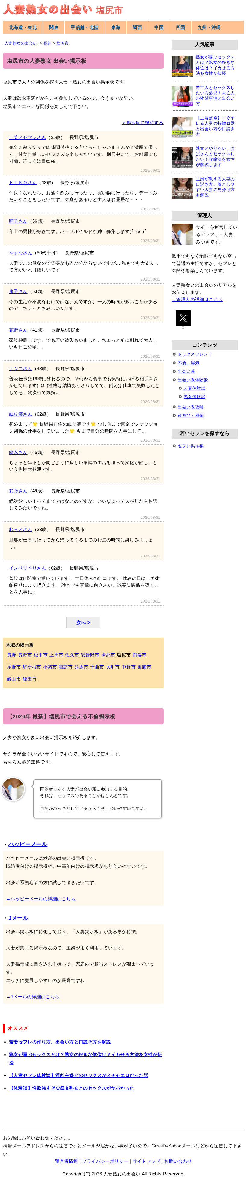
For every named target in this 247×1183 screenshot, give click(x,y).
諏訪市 (66, 666)
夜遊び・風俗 (191, 415)
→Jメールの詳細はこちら (33, 996)
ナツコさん (20, 368)
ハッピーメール (27, 844)
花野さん (18, 329)
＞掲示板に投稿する (143, 122)
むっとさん (20, 529)
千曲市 (97, 666)
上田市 (56, 654)
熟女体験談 (194, 396)
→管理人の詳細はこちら (197, 299)
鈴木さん (18, 452)
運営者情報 (66, 1161)
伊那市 (108, 654)
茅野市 (14, 666)
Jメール (18, 918)
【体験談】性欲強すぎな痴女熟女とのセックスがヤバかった (71, 1087)
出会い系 (186, 371)
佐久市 (72, 654)
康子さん (18, 291)
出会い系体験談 (193, 379)
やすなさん (20, 252)
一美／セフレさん (27, 137)
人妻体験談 (194, 388)
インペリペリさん (27, 568)
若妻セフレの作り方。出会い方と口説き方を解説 (60, 1041)
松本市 (41, 654)
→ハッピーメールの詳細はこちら (41, 898)
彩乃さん (18, 490)
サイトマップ (146, 1161)
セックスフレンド (195, 354)
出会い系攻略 (191, 406)
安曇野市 (90, 654)
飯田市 (29, 678)
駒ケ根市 (32, 666)
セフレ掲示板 (191, 445)
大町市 (113, 666)
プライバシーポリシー (105, 1161)
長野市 (25, 654)
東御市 (144, 666)
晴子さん (18, 221)
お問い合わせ (178, 1161)
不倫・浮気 (188, 362)
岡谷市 (140, 654)
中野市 (129, 666)
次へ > (83, 622)
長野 (11, 654)
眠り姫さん (20, 414)
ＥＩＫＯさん (23, 182)
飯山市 (14, 678)
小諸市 (50, 666)
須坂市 (81, 666)
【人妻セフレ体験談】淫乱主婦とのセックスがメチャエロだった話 (78, 1075)
